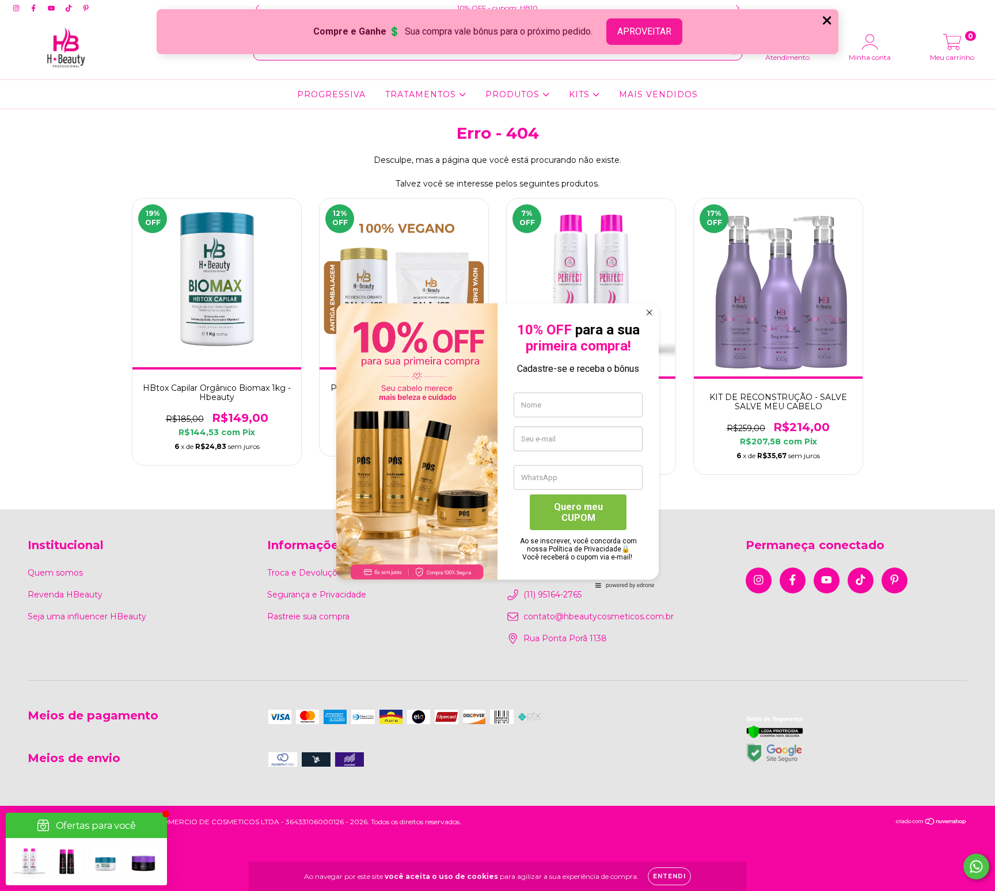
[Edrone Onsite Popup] (497, 445)
